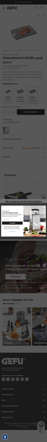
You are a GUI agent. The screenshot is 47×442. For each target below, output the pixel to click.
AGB (14, 231)
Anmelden (12, 223)
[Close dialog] (44, 207)
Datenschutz (11, 231)
